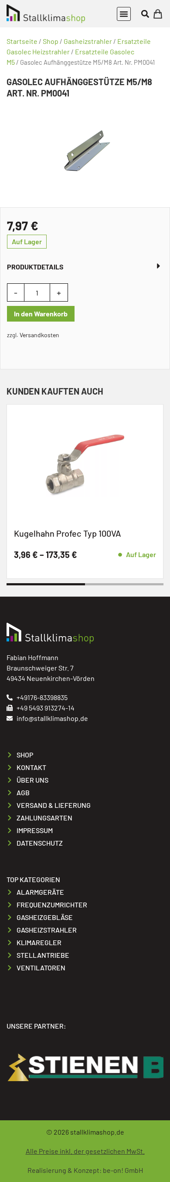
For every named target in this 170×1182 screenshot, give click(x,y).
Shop (50, 41)
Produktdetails (35, 266)
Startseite (22, 41)
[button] (124, 14)
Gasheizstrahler (88, 41)
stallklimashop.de (97, 1132)
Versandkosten (39, 335)
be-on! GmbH (123, 1170)
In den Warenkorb (41, 313)
